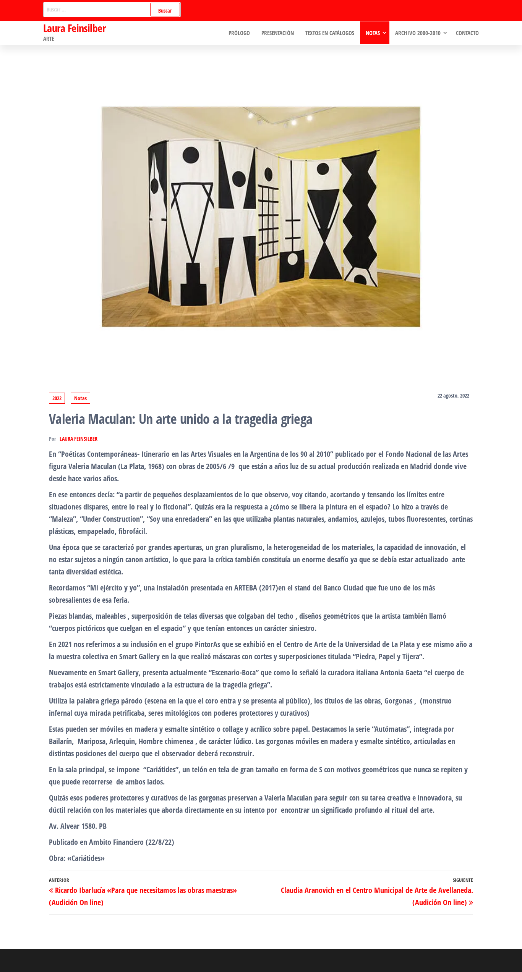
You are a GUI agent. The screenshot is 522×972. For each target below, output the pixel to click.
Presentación (277, 33)
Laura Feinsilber (74, 28)
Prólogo (239, 33)
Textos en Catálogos (329, 33)
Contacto (467, 33)
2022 (57, 398)
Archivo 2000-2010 (418, 33)
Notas (373, 33)
